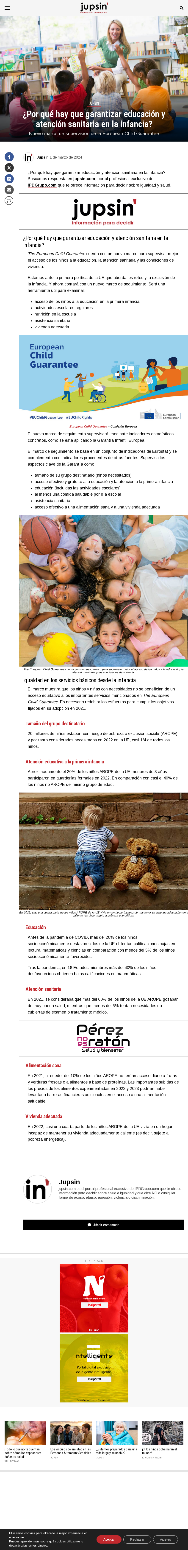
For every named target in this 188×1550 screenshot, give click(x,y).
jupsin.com (84, 178)
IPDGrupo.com (42, 185)
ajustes (42, 1545)
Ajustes (165, 1539)
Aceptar (109, 1539)
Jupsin (43, 157)
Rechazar (137, 1539)
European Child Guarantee (88, 426)
